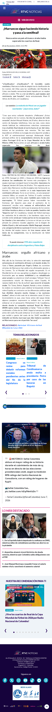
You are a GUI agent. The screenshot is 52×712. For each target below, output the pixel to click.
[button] (22, 394)
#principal (22, 325)
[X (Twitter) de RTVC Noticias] (11, 680)
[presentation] (6, 391)
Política (11, 358)
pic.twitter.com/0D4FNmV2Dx (20, 491)
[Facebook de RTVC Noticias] (5, 680)
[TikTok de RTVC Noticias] (32, 680)
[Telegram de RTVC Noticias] (39, 680)
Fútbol (7, 25)
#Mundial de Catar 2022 (12, 328)
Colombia (32, 358)
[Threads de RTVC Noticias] (46, 680)
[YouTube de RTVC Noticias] (25, 680)
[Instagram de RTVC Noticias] (18, 680)
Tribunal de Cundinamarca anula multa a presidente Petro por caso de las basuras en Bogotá (36, 376)
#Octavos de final (34, 325)
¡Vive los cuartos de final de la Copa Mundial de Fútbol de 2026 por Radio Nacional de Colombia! (24, 618)
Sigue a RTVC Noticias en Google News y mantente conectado (27, 406)
